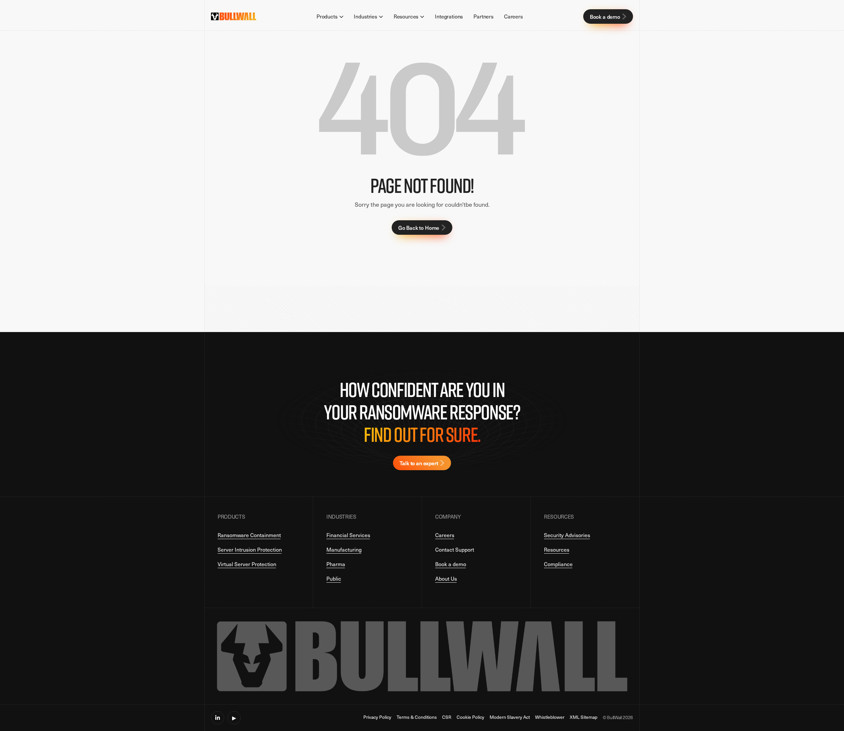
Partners (483, 16)
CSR (446, 717)
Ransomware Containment (249, 535)
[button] (330, 16)
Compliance (558, 564)
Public (333, 578)
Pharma (335, 564)
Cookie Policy (470, 717)
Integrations (449, 16)
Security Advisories (567, 535)
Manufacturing (344, 549)
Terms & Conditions (417, 717)
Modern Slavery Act (510, 717)
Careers (513, 16)
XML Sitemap (583, 717)
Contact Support (454, 549)
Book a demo (450, 564)
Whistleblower (549, 717)
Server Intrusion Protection (250, 549)
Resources (556, 549)
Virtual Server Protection (247, 564)
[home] (233, 16)
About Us (446, 578)
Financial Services (348, 535)
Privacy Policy (377, 717)
